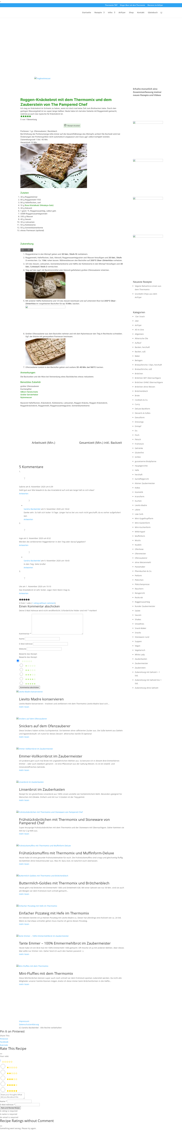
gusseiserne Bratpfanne (145, 461)
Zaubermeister (141, 663)
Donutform (140, 417)
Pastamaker (140, 566)
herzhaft (138, 474)
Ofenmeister (140, 553)
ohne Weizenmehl (143, 562)
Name (21, 638)
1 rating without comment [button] (43, 603)
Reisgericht (140, 593)
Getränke (139, 448)
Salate (137, 610)
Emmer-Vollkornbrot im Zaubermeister (50, 756)
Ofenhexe (139, 549)
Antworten (23, 493)
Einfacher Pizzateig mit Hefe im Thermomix (54, 913)
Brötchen (139, 373)
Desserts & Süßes (142, 413)
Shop (131, 13)
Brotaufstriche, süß (143, 369)
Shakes (138, 619)
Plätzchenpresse (142, 584)
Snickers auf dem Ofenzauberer (44, 726)
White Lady (140, 654)
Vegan (137, 645)
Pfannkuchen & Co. (143, 571)
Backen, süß (140, 351)
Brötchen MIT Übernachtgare (148, 378)
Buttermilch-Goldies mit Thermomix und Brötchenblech (64, 883)
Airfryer (122, 13)
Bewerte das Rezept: (28, 654)
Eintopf (138, 426)
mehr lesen (24, 707)
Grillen (138, 457)
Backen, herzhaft (142, 347)
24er (137, 321)
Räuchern (139, 588)
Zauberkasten (141, 659)
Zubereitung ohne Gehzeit (146, 688)
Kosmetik (139, 492)
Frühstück (139, 444)
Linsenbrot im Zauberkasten (42, 789)
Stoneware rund (142, 637)
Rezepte (98, 13)
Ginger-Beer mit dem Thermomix (132, 5)
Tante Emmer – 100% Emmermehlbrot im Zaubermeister (65, 943)
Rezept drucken (73, 126)
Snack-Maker (140, 628)
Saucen (138, 615)
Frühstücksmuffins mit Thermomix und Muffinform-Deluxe (66, 853)
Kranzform (139, 496)
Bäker (137, 356)
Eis (136, 430)
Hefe (137, 470)
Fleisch (138, 439)
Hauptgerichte (141, 465)
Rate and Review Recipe (10, 1108)
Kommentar (25, 633)
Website (22, 649)
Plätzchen (139, 580)
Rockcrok (139, 597)
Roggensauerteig (142, 602)
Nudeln (138, 545)
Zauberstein (140, 667)
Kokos (137, 487)
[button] (21, 116)
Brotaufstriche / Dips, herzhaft (148, 364)
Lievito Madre (141, 505)
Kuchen (138, 501)
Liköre (137, 509)
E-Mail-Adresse (26, 644)
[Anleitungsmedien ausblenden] (30, 250)
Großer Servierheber (29, 394)
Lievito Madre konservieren (41, 699)
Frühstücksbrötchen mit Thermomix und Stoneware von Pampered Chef (64, 821)
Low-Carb (139, 514)
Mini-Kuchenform (143, 527)
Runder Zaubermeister (145, 606)
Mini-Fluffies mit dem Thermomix (46, 973)
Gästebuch (153, 13)
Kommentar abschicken (29, 687)
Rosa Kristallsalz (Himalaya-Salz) (39, 205)
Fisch (137, 435)
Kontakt (140, 13)
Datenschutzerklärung (29, 1024)
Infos (110, 13)
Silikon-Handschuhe (29, 392)
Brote (137, 395)
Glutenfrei (139, 452)
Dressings (139, 422)
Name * (3, 1101)
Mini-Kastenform (142, 523)
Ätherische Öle (141, 338)
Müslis (138, 540)
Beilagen (139, 360)
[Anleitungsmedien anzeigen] (23, 250)
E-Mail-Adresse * (7, 1104)
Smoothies (139, 624)
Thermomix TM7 (111, 5)
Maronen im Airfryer (155, 5)
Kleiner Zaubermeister (145, 483)
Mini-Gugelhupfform (144, 518)
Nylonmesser (26, 397)
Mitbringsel (140, 531)
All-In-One (139, 329)
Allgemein (139, 334)
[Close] (1, 1053)
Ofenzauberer (141, 558)
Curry (137, 404)
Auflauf (138, 343)
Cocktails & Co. (141, 400)
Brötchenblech (141, 391)
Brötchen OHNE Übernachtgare (149, 382)
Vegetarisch (140, 650)
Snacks (138, 632)
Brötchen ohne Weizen (145, 386)
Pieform (138, 575)
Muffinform (140, 536)
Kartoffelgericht (142, 479)
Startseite (86, 13)
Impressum (24, 1021)
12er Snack (140, 316)
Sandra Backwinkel (32, 509)
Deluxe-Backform (142, 408)
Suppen (138, 641)
